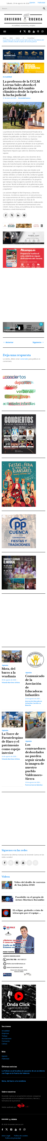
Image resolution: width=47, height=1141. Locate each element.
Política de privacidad (13, 1138)
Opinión (32, 2)
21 (23, 38)
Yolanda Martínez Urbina (11, 682)
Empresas (5, 1033)
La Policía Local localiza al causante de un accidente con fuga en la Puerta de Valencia (23, 1072)
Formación (6, 1041)
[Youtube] (23, 863)
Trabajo (4, 1036)
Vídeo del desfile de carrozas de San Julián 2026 (29, 883)
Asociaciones (6, 1038)
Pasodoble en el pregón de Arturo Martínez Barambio (29, 898)
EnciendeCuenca (24, 98)
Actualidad (30, 38)
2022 (11, 38)
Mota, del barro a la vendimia (9, 672)
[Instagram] (17, 863)
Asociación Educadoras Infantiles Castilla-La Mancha (33, 703)
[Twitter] (11, 863)
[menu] (5, 31)
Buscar (44, 8)
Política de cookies (21, 1136)
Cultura (4, 1044)
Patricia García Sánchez (34, 785)
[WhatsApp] (35, 863)
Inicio (4, 38)
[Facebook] (5, 863)
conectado (24, 359)
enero (18, 38)
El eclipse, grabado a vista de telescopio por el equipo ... (28, 911)
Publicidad (41, 2)
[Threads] (29, 863)
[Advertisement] (23, 294)
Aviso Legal (6, 1136)
